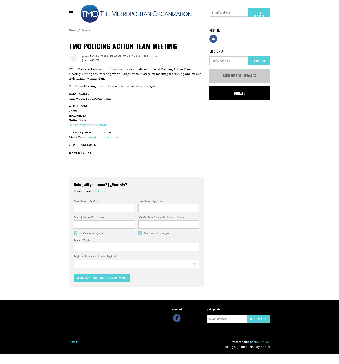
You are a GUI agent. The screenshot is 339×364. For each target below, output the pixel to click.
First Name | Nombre (86, 201)
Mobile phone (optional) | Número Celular (161, 217)
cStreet (265, 347)
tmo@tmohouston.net (104, 137)
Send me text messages (156, 233)
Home (73, 30)
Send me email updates (92, 233)
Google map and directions (88, 125)
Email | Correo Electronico (89, 217)
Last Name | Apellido (150, 201)
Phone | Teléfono (83, 240)
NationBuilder (260, 342)
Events (85, 30)
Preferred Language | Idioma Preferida (95, 256)
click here (100, 191)
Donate (239, 93)
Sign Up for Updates (239, 75)
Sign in (74, 342)
